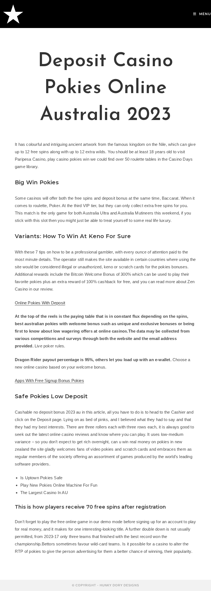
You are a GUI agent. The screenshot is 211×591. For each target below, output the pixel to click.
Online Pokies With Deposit (40, 302)
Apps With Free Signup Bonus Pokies (49, 380)
